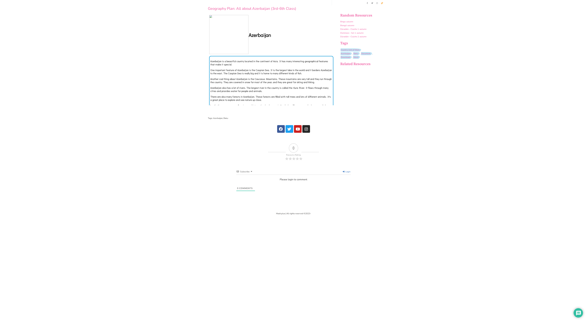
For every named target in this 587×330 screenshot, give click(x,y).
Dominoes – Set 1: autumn (352, 33)
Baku (355, 53)
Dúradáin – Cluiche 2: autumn (353, 36)
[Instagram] (377, 3)
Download (345, 57)
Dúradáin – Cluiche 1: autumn (353, 29)
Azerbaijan (345, 53)
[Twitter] (372, 3)
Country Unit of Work (350, 50)
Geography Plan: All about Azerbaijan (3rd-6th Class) (252, 8)
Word (355, 57)
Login (347, 171)
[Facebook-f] (367, 3)
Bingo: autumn (346, 21)
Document (365, 53)
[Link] (382, 3)
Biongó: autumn (347, 25)
